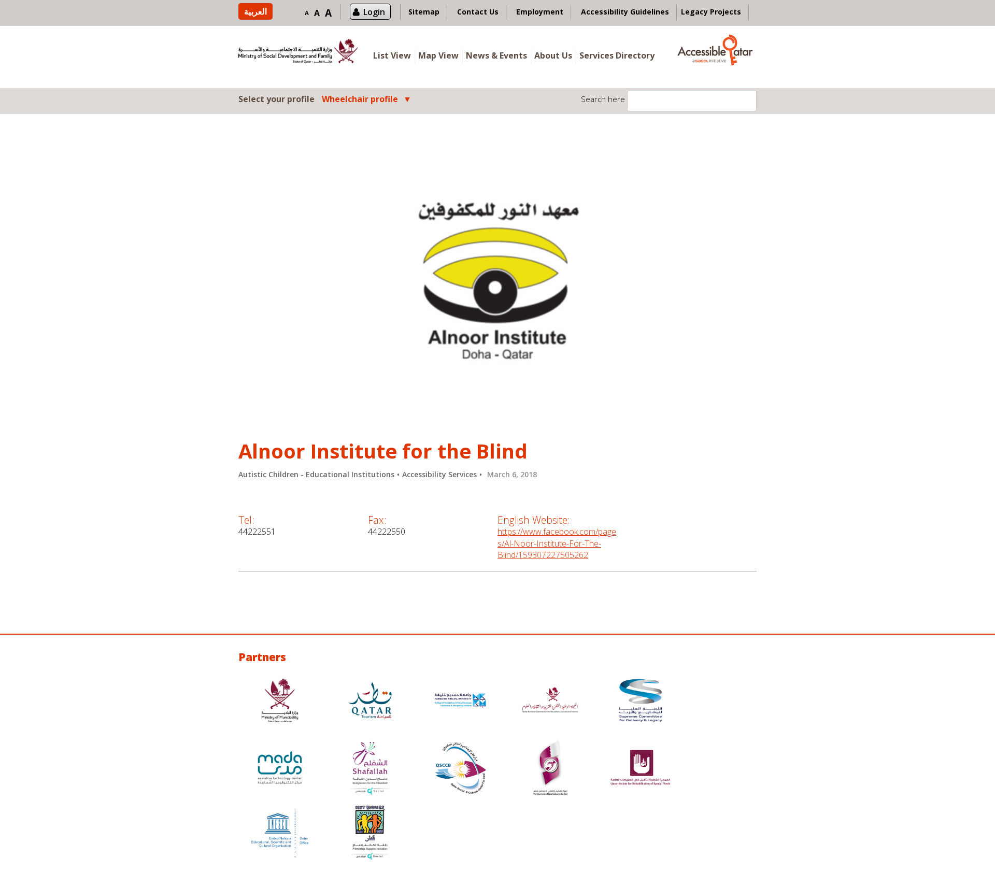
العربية (255, 11)
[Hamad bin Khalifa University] (460, 701)
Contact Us (478, 12)
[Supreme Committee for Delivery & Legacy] (640, 701)
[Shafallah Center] (370, 769)
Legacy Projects (711, 12)
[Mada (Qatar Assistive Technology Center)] (280, 769)
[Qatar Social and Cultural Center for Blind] (460, 769)
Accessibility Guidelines (625, 12)
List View (392, 55)
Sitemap (423, 12)
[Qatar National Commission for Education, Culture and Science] (550, 701)
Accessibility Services (439, 474)
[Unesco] (280, 834)
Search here (603, 99)
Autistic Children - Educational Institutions (316, 474)
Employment (539, 12)
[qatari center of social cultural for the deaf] (550, 769)
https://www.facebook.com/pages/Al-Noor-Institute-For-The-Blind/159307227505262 (556, 543)
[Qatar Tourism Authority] (370, 701)
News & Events (496, 55)
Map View (438, 55)
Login (374, 12)
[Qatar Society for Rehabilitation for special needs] (640, 769)
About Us (553, 55)
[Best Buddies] (370, 834)
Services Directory (617, 55)
